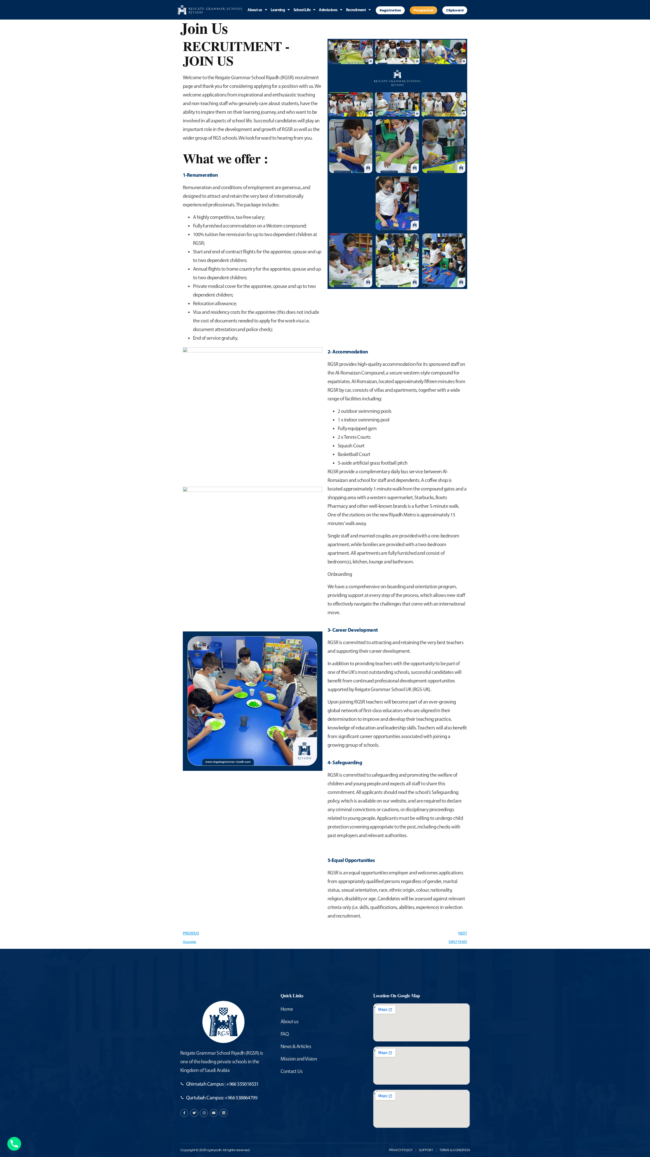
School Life (302, 10)
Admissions (328, 10)
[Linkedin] (223, 1113)
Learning (278, 10)
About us (255, 10)
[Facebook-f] (184, 1113)
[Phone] (14, 1144)
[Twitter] (194, 1113)
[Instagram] (204, 1113)
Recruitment (356, 10)
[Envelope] (214, 1113)
